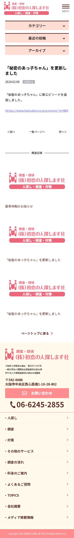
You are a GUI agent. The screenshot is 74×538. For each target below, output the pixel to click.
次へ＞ (63, 132)
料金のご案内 (17, 473)
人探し (12, 417)
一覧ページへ (37, 132)
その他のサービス (20, 451)
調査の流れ (15, 462)
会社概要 (14, 506)
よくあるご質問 (18, 484)
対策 (10, 439)
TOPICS (13, 495)
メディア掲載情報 (20, 517)
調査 (10, 428)
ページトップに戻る (35, 333)
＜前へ (11, 132)
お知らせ (28, 81)
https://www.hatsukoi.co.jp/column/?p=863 (36, 110)
